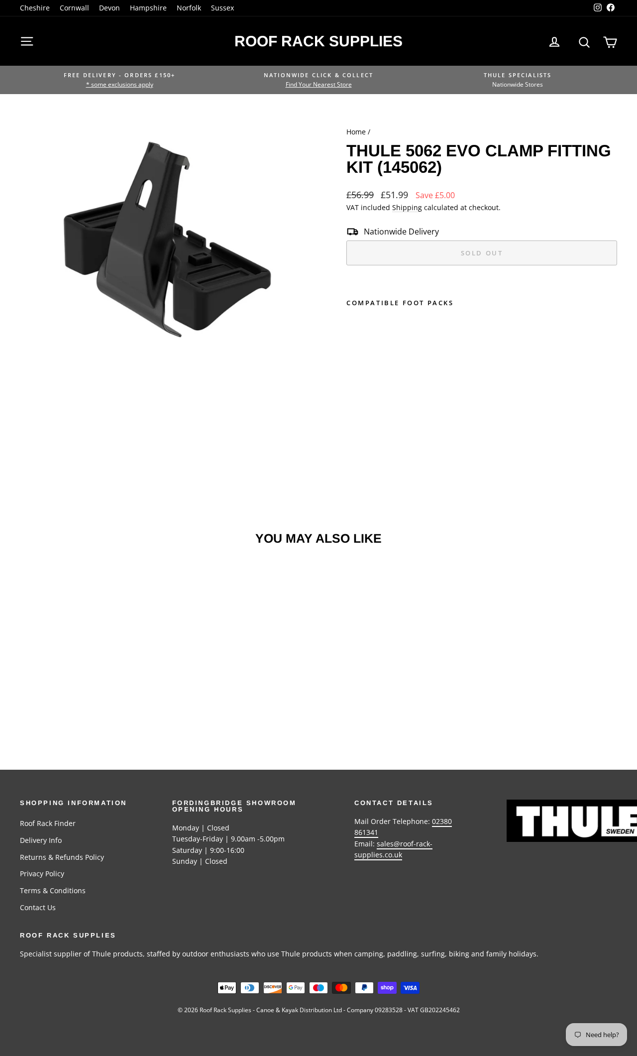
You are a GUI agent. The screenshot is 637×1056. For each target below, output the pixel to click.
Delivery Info (41, 840)
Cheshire (35, 7)
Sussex (222, 7)
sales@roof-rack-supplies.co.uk (393, 849)
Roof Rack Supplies (318, 41)
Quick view (90, 665)
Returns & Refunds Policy (62, 857)
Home (356, 131)
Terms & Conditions (53, 890)
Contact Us (38, 907)
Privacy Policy (42, 873)
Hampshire (148, 7)
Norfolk (189, 7)
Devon (109, 7)
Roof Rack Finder (48, 823)
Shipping (407, 207)
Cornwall (74, 7)
